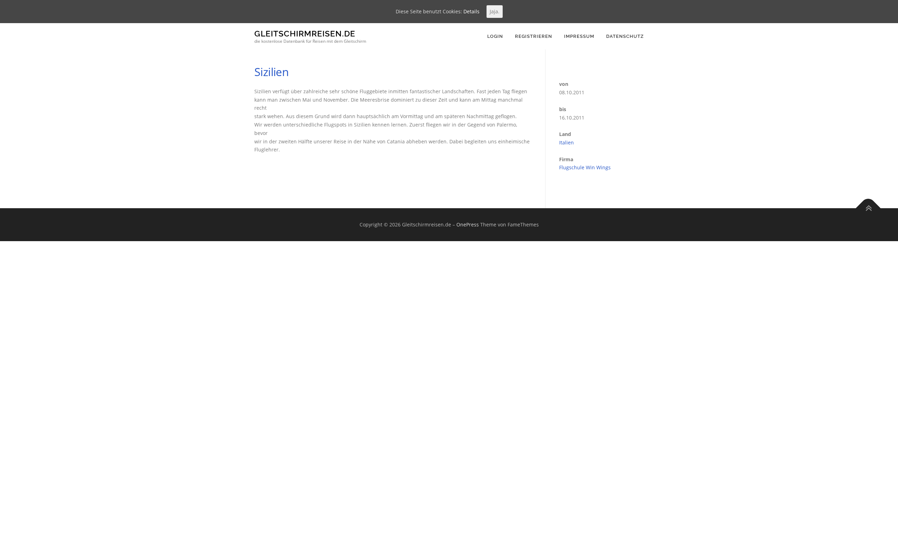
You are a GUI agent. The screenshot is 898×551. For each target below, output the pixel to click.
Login (495, 36)
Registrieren (533, 36)
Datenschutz (625, 36)
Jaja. (495, 11)
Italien (566, 142)
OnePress (467, 224)
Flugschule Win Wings (585, 167)
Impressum (579, 36)
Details (471, 11)
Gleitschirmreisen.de (304, 33)
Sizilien (271, 71)
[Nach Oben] (868, 208)
